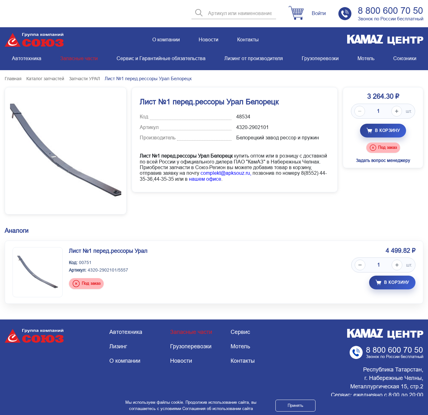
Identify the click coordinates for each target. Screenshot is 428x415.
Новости (208, 39)
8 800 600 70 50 (390, 11)
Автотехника (26, 58)
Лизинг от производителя (253, 58)
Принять (295, 405)
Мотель (366, 58)
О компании (166, 39)
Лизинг (118, 346)
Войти (319, 13)
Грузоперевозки (320, 58)
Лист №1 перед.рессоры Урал (108, 251)
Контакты (248, 39)
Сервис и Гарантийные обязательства (161, 58)
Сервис (240, 332)
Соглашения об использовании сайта (217, 408)
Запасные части (79, 58)
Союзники (404, 58)
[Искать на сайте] (199, 13)
